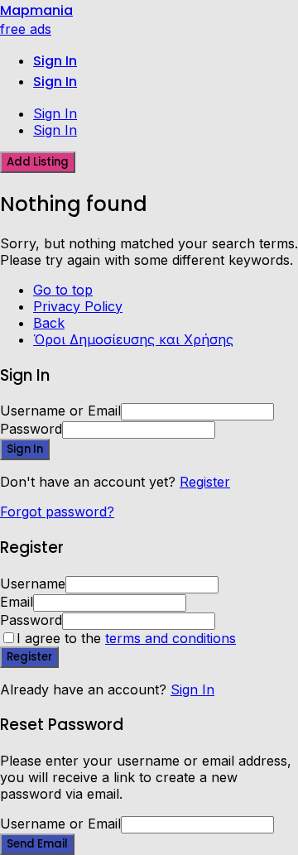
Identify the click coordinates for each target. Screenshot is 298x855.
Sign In (192, 689)
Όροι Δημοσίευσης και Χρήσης (133, 339)
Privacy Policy (78, 306)
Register (205, 481)
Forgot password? (57, 511)
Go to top (63, 289)
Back (49, 323)
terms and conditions (170, 638)
